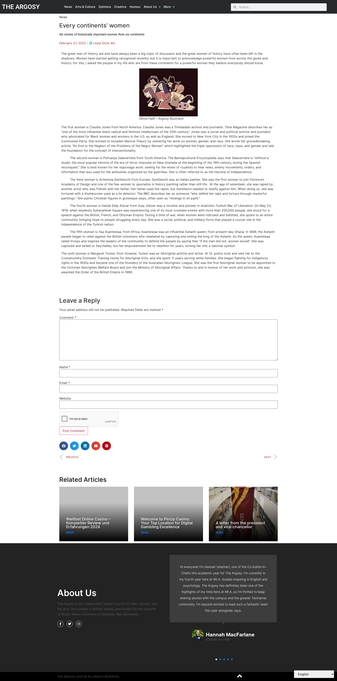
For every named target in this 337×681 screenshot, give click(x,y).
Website (65, 398)
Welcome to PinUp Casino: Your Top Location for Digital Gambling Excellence (167, 523)
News (68, 7)
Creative (120, 7)
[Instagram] (79, 624)
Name (64, 367)
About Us (150, 7)
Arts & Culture (85, 7)
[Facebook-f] (60, 624)
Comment (67, 317)
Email (64, 382)
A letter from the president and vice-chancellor (240, 525)
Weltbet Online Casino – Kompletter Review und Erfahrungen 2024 (88, 523)
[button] (63, 445)
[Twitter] (70, 624)
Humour (135, 7)
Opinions (104, 7)
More (167, 7)
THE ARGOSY (21, 7)
